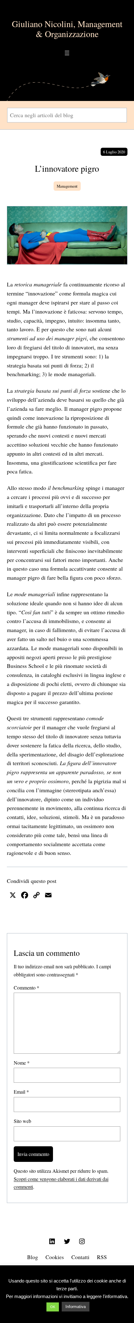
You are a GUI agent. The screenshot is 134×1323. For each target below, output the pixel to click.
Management (67, 186)
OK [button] (52, 1307)
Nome (22, 1062)
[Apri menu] (67, 53)
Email (21, 1091)
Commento (26, 987)
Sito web (22, 1121)
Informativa (75, 1306)
